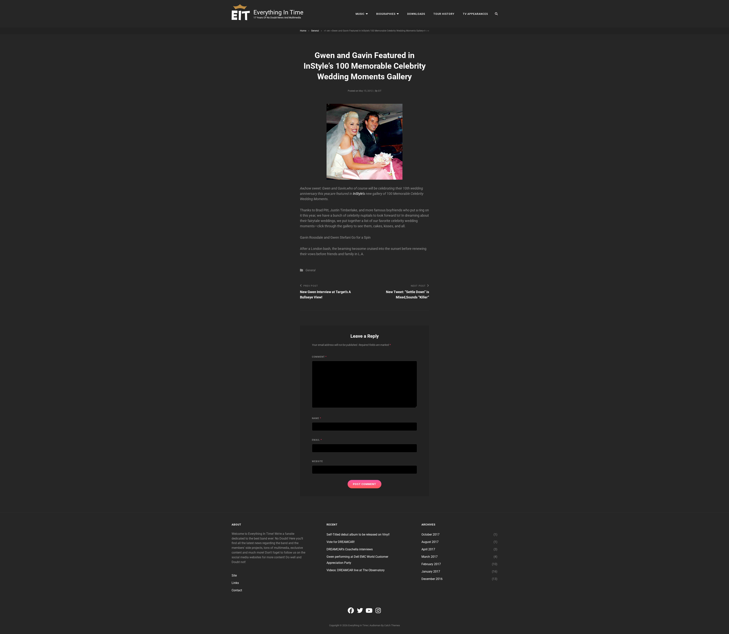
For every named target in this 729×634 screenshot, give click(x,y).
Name (316, 418)
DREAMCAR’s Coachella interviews (350, 549)
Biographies (385, 13)
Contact (237, 590)
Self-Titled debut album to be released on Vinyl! (358, 534)
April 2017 (428, 549)
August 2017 (430, 542)
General (315, 30)
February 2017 (431, 564)
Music (360, 13)
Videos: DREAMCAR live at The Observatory (356, 570)
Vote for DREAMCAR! (341, 542)
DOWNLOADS (416, 13)
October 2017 (430, 534)
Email (317, 440)
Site (234, 575)
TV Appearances (475, 13)
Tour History (443, 13)
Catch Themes (392, 625)
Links (235, 583)
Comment (319, 357)
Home (303, 30)
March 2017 (429, 556)
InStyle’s (359, 194)
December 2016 (432, 579)
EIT (379, 91)
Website (317, 461)
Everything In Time (278, 12)
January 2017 (430, 571)
